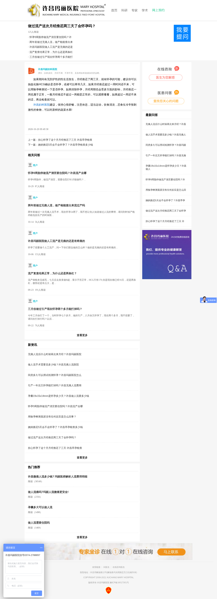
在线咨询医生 (119, 567)
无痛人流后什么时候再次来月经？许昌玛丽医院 (54, 354)
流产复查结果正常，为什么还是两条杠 (51, 52)
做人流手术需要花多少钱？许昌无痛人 (166, 134)
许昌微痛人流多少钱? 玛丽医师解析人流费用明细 (57, 476)
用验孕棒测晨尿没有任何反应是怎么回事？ (52, 416)
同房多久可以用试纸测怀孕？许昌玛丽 (166, 145)
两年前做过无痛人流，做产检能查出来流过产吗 (56, 205)
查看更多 (82, 335)
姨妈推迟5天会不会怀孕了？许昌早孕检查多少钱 (65, 144)
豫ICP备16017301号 (119, 582)
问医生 (106, 567)
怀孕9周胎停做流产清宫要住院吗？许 (50, 37)
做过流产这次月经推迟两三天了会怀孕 (166, 210)
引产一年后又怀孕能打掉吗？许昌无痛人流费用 (54, 385)
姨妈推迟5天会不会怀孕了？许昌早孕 (165, 200)
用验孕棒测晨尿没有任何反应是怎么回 (166, 189)
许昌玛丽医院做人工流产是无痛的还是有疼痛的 (56, 240)
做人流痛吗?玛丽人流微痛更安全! (48, 492)
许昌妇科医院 (41, 104)
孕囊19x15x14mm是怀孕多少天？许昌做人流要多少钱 (58, 395)
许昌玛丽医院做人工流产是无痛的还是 (51, 46)
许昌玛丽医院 (103, 582)
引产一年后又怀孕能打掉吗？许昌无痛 (166, 155)
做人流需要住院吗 (39, 522)
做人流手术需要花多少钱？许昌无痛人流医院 (53, 364)
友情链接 (96, 567)
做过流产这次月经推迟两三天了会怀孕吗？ (52, 437)
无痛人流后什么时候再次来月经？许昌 (166, 124)
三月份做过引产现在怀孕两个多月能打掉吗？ (55, 308)
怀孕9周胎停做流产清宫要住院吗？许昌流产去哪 (57, 173)
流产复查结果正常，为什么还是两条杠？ (52, 273)
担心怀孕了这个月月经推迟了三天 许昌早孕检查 (65, 139)
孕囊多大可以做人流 (40, 507)
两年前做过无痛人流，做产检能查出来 (51, 42)
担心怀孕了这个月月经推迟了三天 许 (165, 221)
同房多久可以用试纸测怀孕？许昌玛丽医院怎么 (54, 375)
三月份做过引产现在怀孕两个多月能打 (51, 56)
